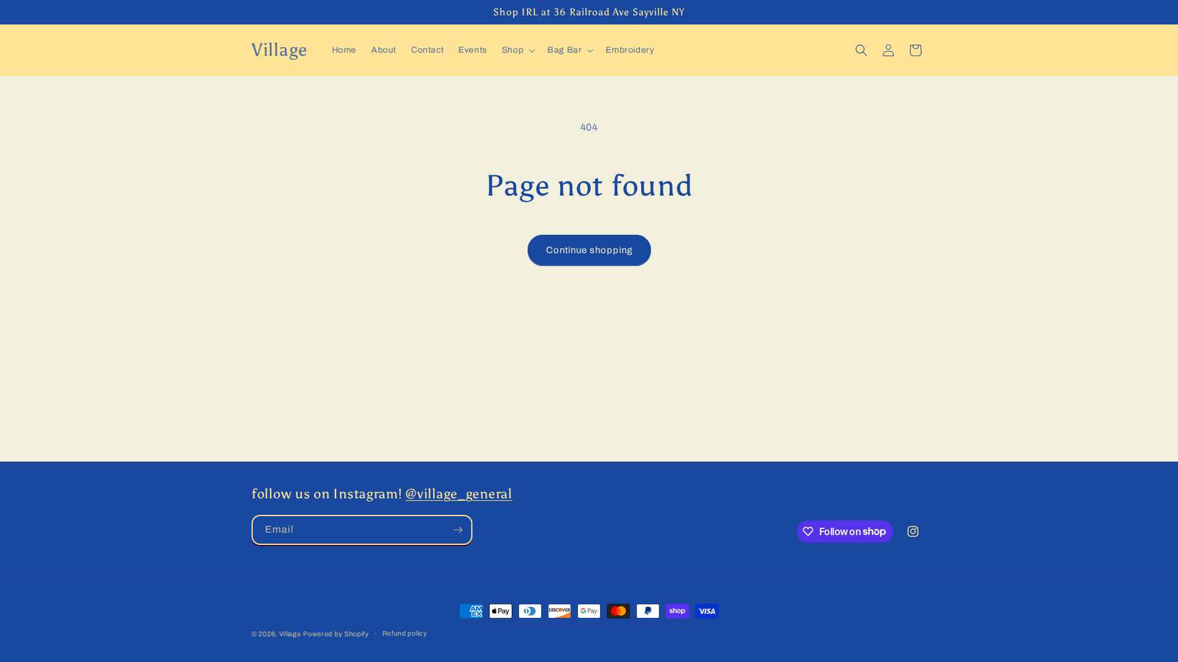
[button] (517, 50)
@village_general (459, 494)
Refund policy (405, 633)
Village (290, 633)
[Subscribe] (457, 530)
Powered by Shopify (336, 633)
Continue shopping (589, 250)
